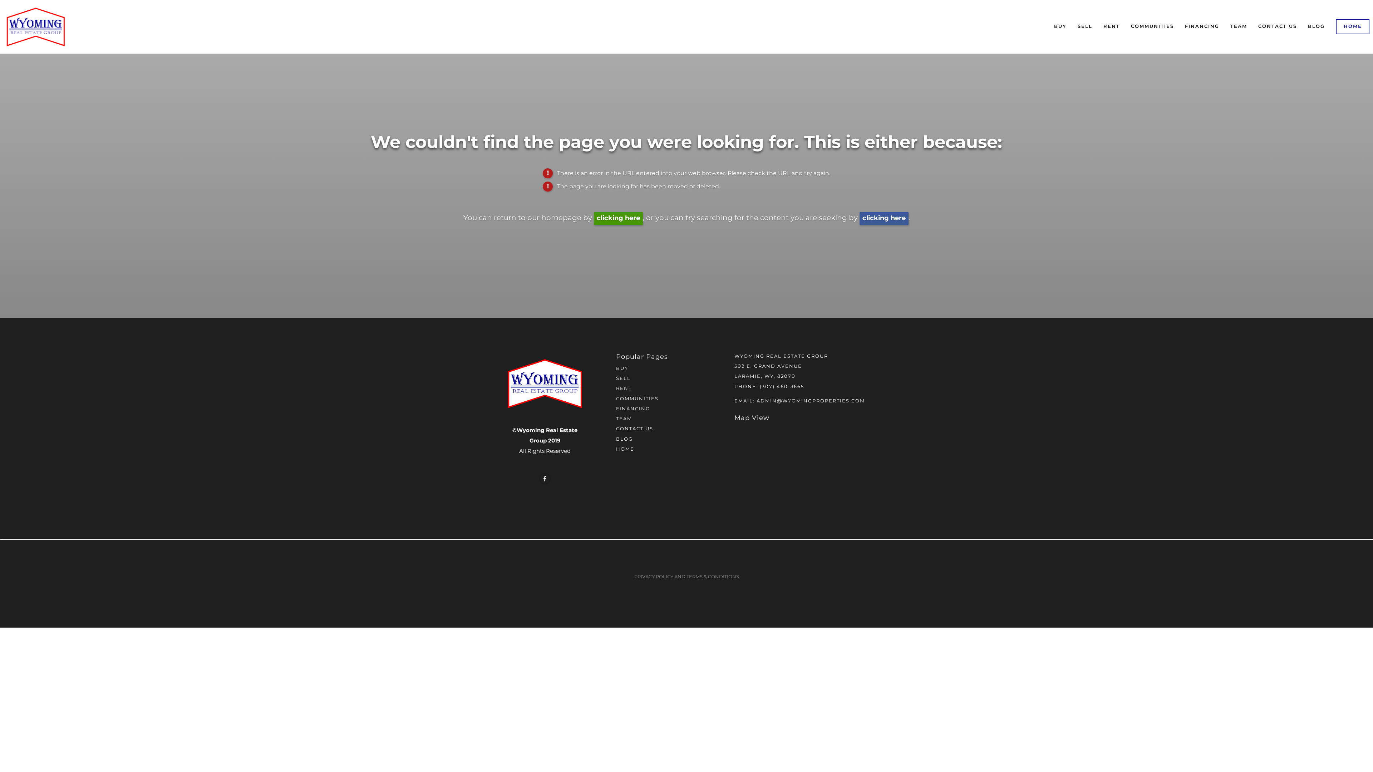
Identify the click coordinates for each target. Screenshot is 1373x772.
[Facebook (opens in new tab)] (545, 478)
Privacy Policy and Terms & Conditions (686, 577)
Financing (1202, 26)
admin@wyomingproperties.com (811, 401)
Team (1238, 26)
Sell (1085, 26)
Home (1353, 26)
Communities (1152, 26)
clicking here (618, 218)
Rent (1111, 26)
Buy (1060, 26)
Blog (1316, 26)
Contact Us (1277, 26)
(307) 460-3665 (782, 387)
